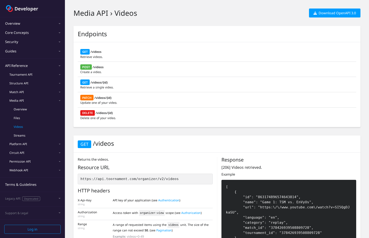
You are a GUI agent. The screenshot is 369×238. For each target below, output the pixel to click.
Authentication (168, 200)
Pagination (164, 230)
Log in (32, 229)
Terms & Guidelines (21, 184)
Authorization (191, 213)
